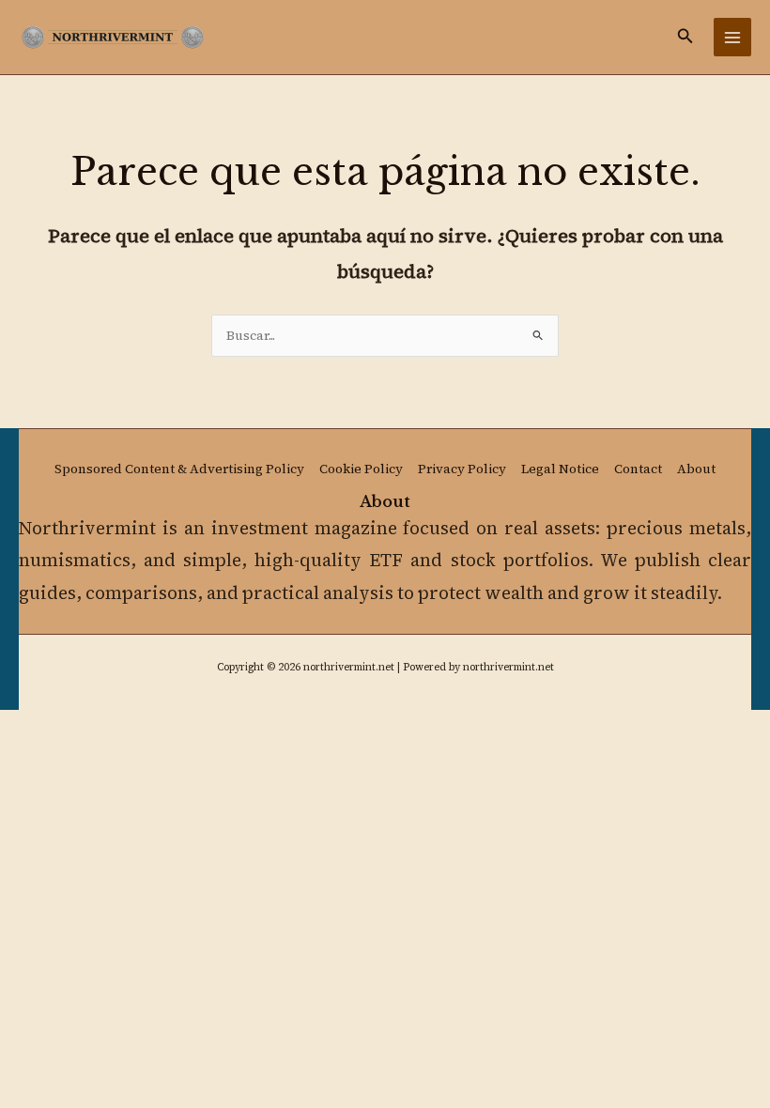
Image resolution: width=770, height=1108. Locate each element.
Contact (638, 469)
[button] (685, 37)
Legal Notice (560, 469)
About (696, 469)
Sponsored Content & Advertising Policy (179, 469)
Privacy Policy (462, 469)
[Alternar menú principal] (733, 37)
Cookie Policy (361, 469)
